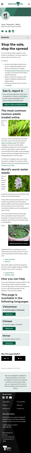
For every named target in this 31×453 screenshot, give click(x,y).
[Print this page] (6, 31)
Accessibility (21, 402)
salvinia (7, 261)
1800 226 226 (7, 427)
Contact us (20, 409)
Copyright (6, 402)
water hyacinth (10, 259)
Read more (9, 314)
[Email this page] (2, 31)
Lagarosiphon (9, 273)
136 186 (9, 85)
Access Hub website (19, 421)
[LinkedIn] (13, 31)
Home (3, 24)
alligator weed (9, 275)
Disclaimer (6, 409)
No (21, 358)
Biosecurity (10, 24)
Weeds (18, 24)
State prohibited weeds (9, 143)
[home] (15, 4)
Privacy (5, 405)
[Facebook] (10, 31)
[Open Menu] (2, 4)
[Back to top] (25, 446)
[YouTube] (10, 397)
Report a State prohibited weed (15, 105)
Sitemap (19, 405)
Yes (7, 358)
